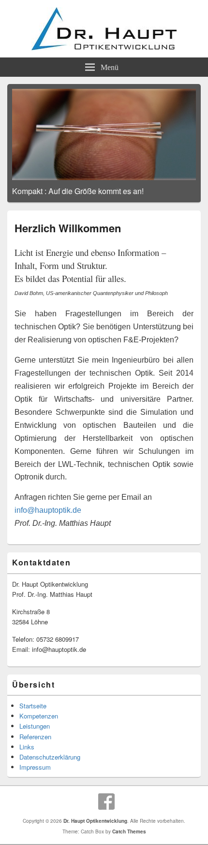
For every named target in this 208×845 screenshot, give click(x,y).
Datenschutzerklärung (49, 756)
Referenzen (35, 736)
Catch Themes (129, 831)
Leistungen (34, 726)
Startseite (32, 705)
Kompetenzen (38, 715)
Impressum (35, 767)
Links (26, 746)
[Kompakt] (104, 134)
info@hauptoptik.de (48, 510)
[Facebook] (106, 801)
